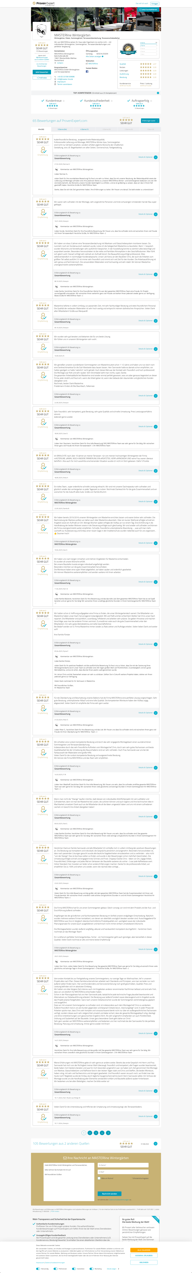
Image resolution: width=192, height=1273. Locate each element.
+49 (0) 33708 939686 (66, 76)
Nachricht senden (109, 1193)
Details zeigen (111, 1269)
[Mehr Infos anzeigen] (128, 49)
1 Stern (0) (150, 129)
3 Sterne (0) (107, 129)
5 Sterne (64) (62, 129)
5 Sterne (142, 43)
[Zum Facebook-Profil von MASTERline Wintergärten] (87, 72)
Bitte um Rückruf (107, 1178)
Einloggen (155, 4)
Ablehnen (144, 1262)
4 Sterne (142, 45)
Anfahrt (60, 63)
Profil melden (55, 1211)
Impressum (40, 1263)
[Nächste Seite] (108, 1133)
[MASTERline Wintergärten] (41, 30)
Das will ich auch (142, 3)
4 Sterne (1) (84, 129)
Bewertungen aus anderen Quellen (42, 58)
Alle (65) (41, 129)
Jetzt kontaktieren (149, 9)
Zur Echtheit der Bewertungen (42, 65)
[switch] (56, 1269)
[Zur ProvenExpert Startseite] (43, 4)
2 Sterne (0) (129, 129)
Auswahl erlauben (143, 1255)
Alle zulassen (144, 1250)
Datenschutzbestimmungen (55, 1263)
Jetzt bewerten (42, 72)
